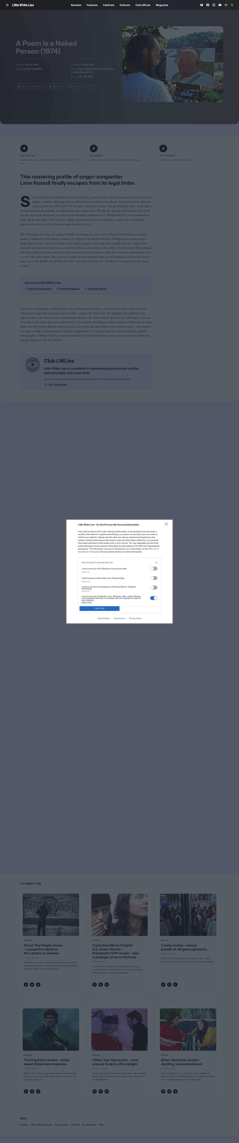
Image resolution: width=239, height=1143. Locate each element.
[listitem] (119, 562)
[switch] (153, 568)
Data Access (119, 618)
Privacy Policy (135, 618)
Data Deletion (104, 618)
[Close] (167, 525)
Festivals (108, 5)
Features (92, 5)
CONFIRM (99, 608)
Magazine (162, 5)
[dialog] (119, 572)
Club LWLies (142, 5)
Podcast (125, 5)
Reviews (76, 5)
